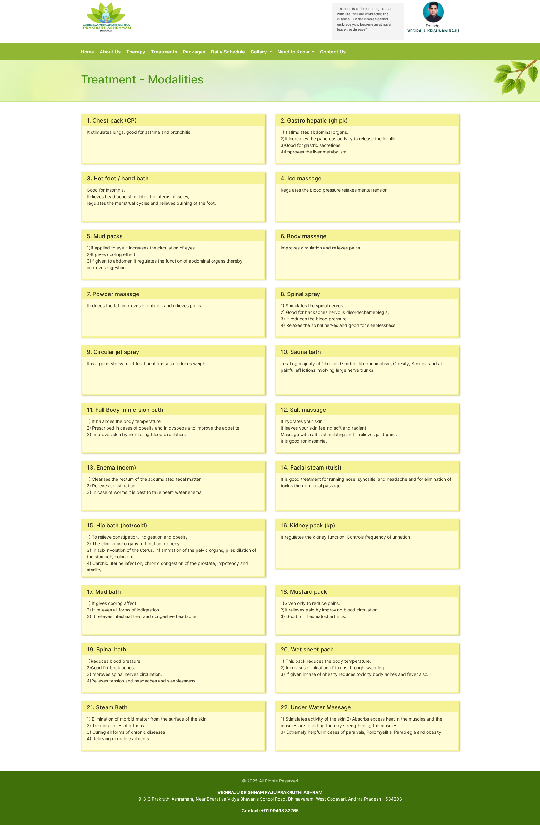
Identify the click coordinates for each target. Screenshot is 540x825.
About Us (110, 52)
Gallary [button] (259, 52)
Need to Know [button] (294, 52)
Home (87, 52)
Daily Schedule (228, 52)
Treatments (164, 52)
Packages (194, 52)
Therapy (135, 52)
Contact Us (333, 52)
